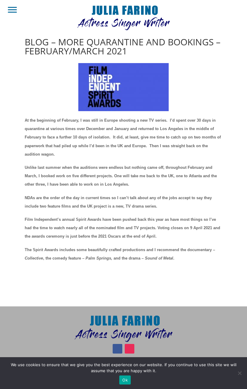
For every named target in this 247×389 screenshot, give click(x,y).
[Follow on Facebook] (117, 349)
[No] (239, 373)
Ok (125, 380)
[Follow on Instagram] (129, 349)
